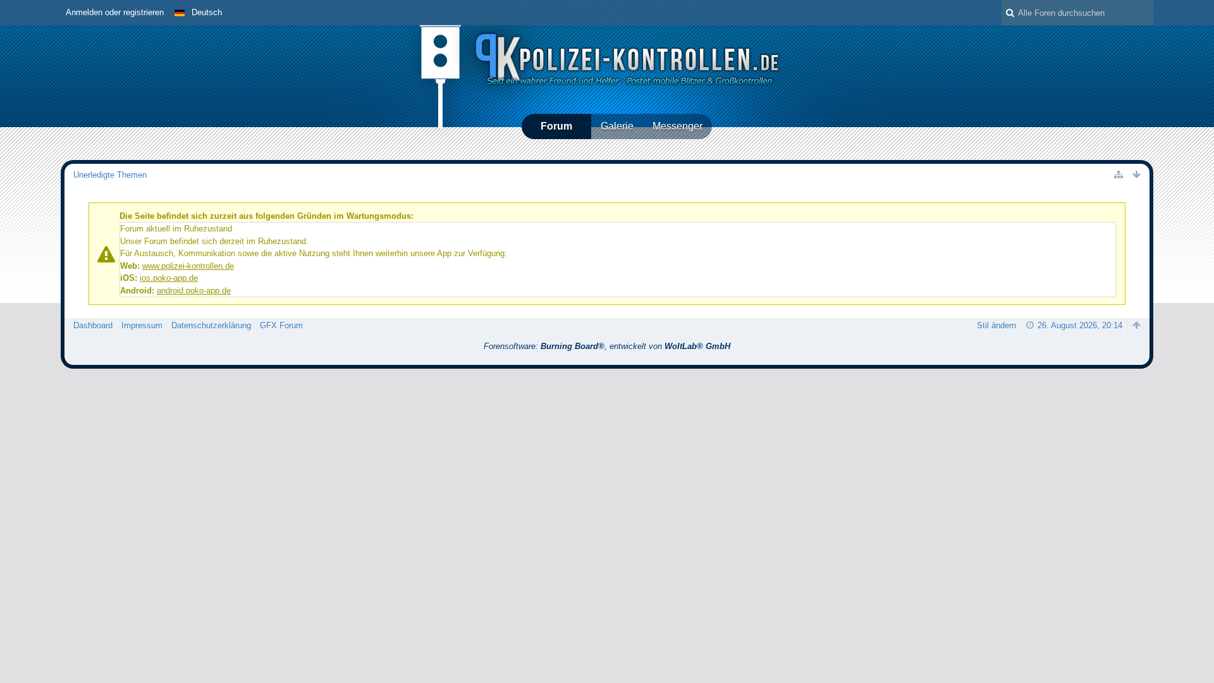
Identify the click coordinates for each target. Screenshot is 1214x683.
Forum (556, 126)
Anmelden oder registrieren (115, 12)
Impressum (141, 325)
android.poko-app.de (194, 290)
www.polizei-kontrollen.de (188, 266)
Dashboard (93, 325)
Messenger (677, 126)
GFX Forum (281, 325)
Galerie (617, 126)
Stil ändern (996, 325)
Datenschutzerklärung (211, 325)
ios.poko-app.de (169, 278)
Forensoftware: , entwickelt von (607, 346)
